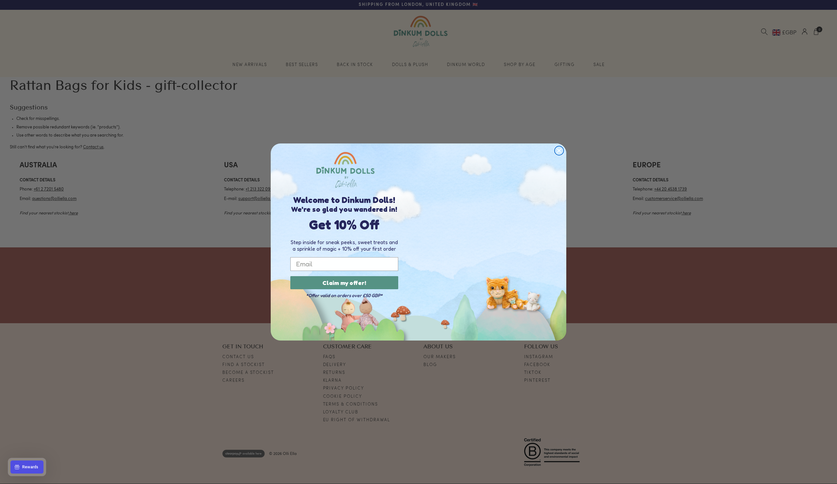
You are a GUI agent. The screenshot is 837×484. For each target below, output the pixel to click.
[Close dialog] (559, 150)
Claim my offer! (344, 282)
